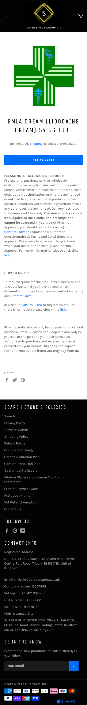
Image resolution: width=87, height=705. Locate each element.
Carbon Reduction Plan (22, 457)
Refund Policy (14, 443)
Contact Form (14, 232)
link (7, 255)
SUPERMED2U (31, 305)
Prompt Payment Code (21, 489)
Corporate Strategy (18, 450)
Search (9, 416)
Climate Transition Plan (22, 464)
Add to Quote (43, 159)
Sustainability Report (20, 470)
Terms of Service (16, 430)
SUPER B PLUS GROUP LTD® (30, 684)
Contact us (12, 509)
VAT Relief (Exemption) (21, 502)
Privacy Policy (14, 423)
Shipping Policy (16, 436)
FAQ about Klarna (17, 495)
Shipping (36, 144)
